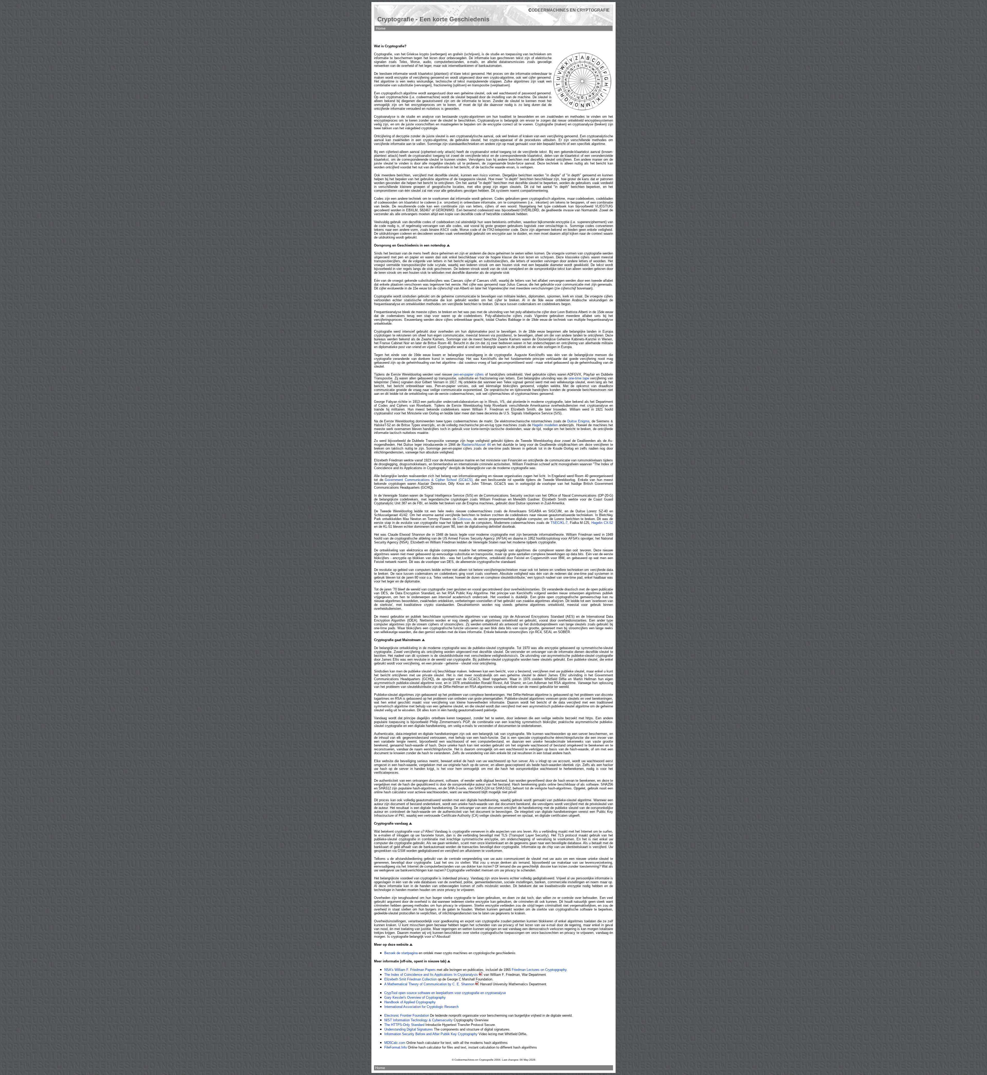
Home (381, 28)
